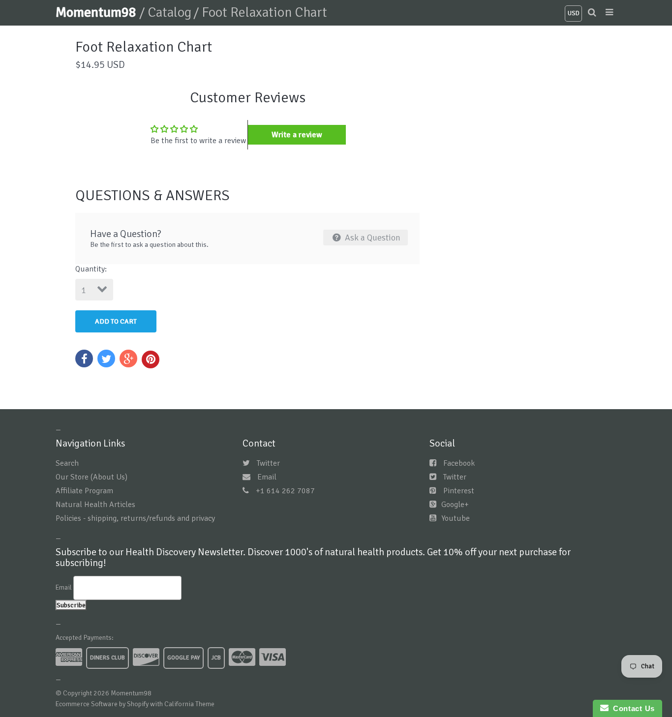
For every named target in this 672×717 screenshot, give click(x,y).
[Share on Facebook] (84, 358)
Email (266, 477)
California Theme (189, 704)
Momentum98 (97, 12)
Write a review (297, 135)
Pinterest (458, 491)
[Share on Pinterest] (150, 359)
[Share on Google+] (128, 358)
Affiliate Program (84, 491)
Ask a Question (371, 237)
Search (67, 463)
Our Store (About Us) (91, 477)
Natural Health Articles (95, 504)
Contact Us (632, 708)
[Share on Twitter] (106, 358)
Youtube (455, 518)
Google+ (455, 504)
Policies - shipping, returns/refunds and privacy (135, 518)
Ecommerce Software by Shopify (102, 704)
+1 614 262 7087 (285, 491)
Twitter (268, 463)
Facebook (459, 463)
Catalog (169, 12)
